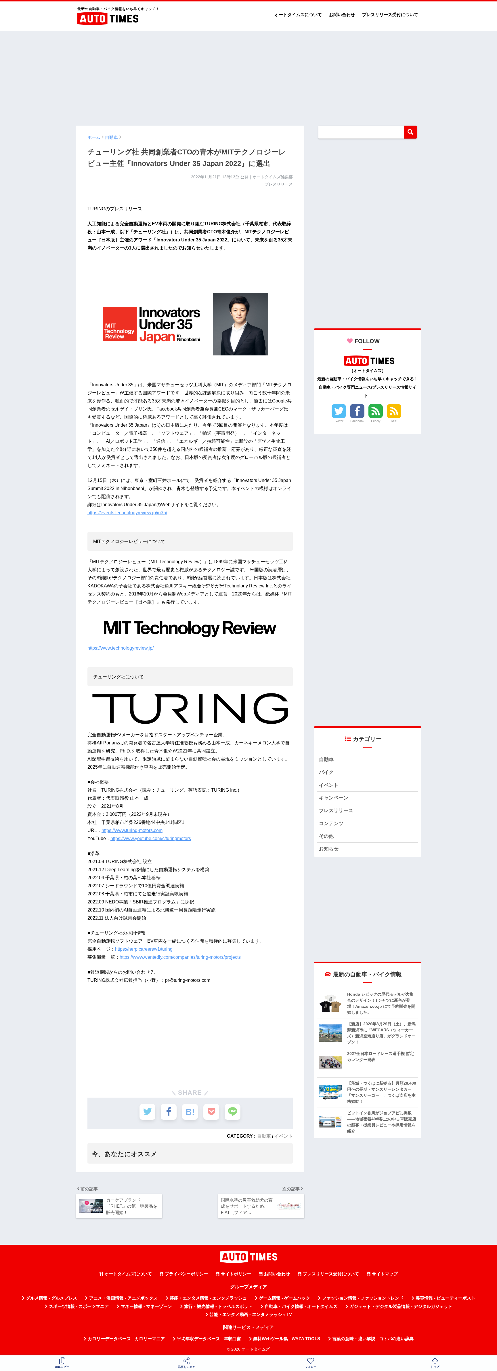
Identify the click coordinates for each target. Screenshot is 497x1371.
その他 (326, 836)
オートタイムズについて (298, 14)
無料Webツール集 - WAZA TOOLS (286, 1338)
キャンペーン (333, 798)
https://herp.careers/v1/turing (144, 949)
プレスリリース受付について (390, 14)
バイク (326, 772)
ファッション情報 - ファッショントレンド (363, 1298)
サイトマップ (385, 1274)
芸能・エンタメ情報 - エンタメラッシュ (208, 1298)
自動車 (264, 1136)
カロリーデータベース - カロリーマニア (126, 1338)
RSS (394, 421)
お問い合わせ (342, 14)
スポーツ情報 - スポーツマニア (79, 1306)
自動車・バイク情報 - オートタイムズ (301, 1306)
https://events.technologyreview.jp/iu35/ (127, 512)
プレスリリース (336, 810)
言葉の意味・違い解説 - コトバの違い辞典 (373, 1338)
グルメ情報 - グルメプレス (51, 1298)
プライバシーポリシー (186, 1274)
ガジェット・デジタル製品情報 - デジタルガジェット (400, 1306)
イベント (283, 1136)
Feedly (376, 421)
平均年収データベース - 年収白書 (209, 1338)
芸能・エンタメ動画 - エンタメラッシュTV (250, 1314)
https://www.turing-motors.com (132, 830)
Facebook (357, 421)
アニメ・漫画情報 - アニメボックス (123, 1298)
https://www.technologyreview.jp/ (120, 648)
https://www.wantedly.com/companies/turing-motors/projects (180, 957)
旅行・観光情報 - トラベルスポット (218, 1306)
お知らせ (329, 849)
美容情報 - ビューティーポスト (445, 1298)
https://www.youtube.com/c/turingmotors (150, 838)
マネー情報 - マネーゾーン (146, 1306)
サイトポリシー (236, 1274)
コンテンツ (331, 823)
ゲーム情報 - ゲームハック (284, 1298)
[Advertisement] (248, 75)
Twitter (338, 421)
